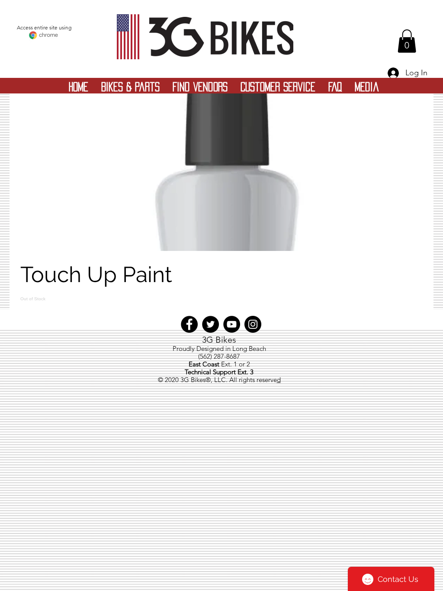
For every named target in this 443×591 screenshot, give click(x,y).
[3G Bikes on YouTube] (231, 324)
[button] (407, 41)
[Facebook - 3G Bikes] (189, 324)
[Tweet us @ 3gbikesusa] (210, 324)
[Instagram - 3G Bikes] (252, 324)
